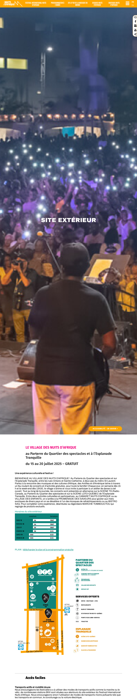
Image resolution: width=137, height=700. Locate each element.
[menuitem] (133, 2)
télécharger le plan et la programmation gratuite (48, 549)
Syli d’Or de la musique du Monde (78, 4)
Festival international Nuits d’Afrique (35, 4)
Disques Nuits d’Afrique (97, 4)
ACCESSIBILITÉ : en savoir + (105, 429)
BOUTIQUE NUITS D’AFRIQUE (114, 4)
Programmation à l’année (57, 4)
